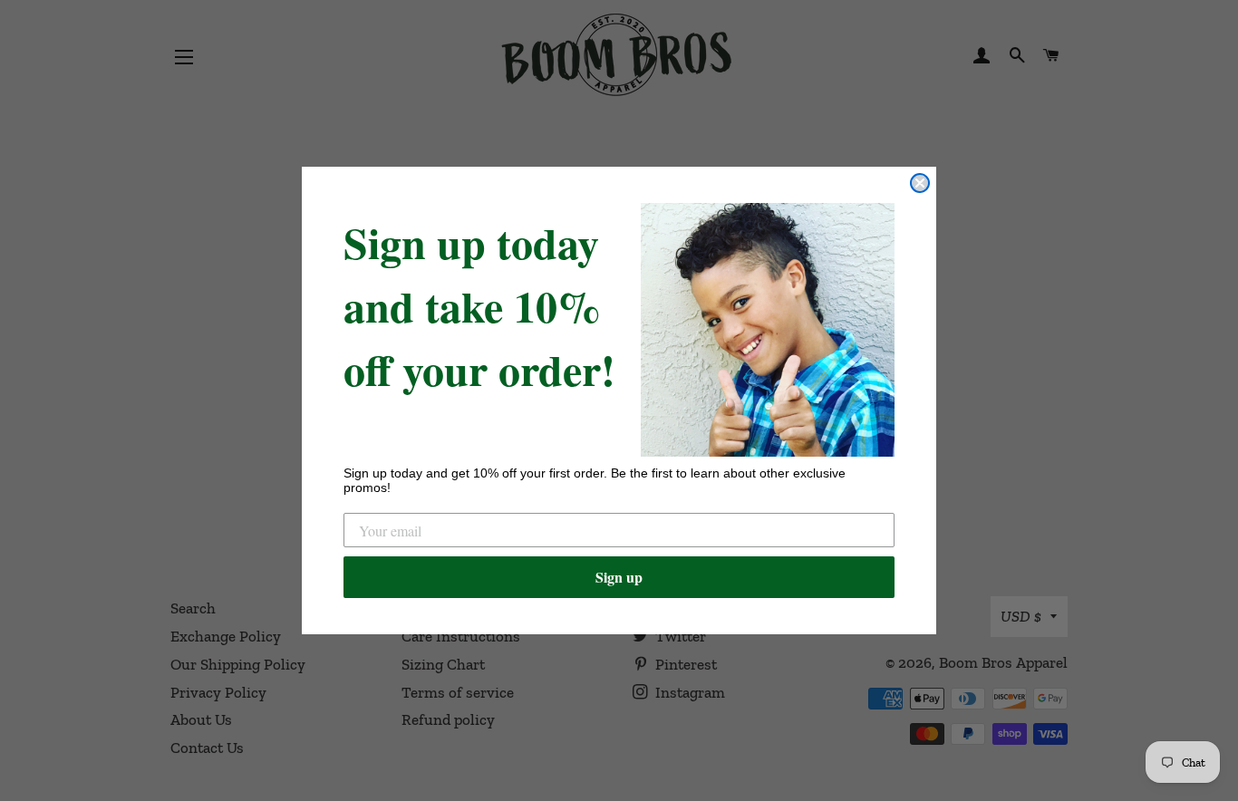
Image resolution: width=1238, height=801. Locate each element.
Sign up (619, 576)
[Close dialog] (920, 183)
